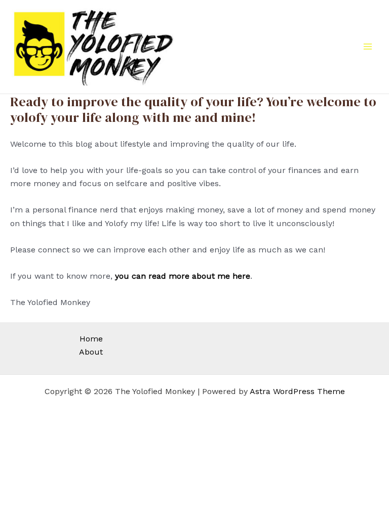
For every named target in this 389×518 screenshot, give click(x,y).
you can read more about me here (182, 276)
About (91, 352)
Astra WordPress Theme (297, 391)
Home (91, 338)
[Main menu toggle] (368, 46)
